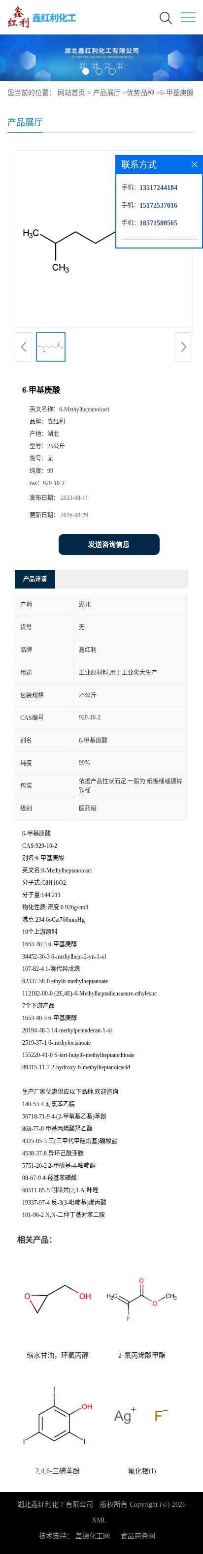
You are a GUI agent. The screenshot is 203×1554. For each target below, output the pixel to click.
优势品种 (140, 92)
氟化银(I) (142, 1471)
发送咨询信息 (109, 544)
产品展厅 (107, 92)
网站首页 (71, 92)
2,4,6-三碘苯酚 (57, 1471)
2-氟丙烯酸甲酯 (142, 1355)
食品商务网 (138, 1536)
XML (99, 1520)
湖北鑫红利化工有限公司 (55, 1504)
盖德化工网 (92, 1536)
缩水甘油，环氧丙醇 (58, 1355)
